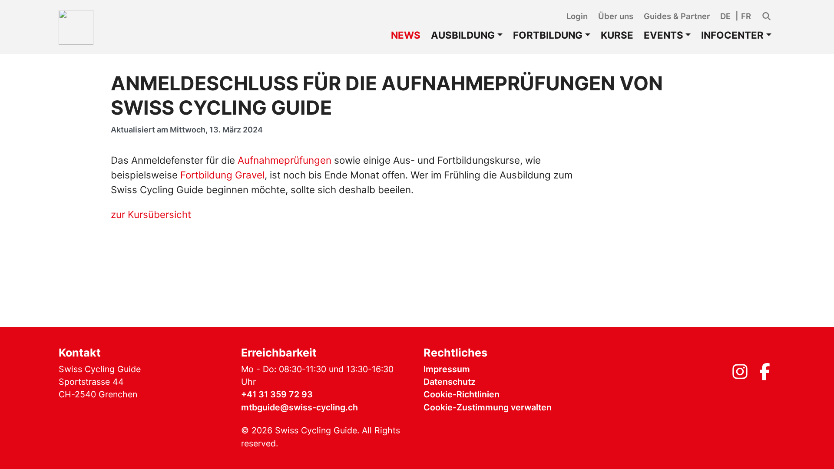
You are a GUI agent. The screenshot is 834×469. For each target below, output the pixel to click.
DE (725, 16)
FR (746, 16)
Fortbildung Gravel (222, 175)
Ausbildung (463, 35)
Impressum (447, 369)
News (405, 35)
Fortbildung (547, 35)
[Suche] (766, 16)
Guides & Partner (677, 16)
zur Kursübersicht (151, 214)
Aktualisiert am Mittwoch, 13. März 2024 (187, 129)
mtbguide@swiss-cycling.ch (299, 407)
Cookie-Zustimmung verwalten (488, 407)
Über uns (615, 16)
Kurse (617, 35)
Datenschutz (450, 382)
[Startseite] (76, 27)
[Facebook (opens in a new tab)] (764, 375)
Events (663, 35)
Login (577, 16)
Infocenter (732, 35)
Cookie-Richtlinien (462, 394)
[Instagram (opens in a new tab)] (740, 375)
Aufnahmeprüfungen (286, 160)
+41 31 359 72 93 (277, 394)
